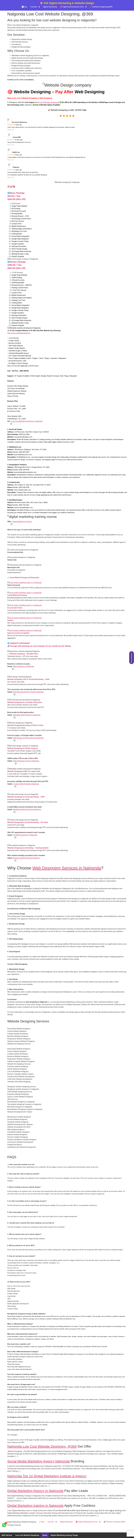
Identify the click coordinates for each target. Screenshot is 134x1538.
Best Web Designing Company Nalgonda (28, 692)
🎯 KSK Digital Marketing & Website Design (67, 3)
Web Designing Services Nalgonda (26, 761)
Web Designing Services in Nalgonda (66, 868)
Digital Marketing (50, 7)
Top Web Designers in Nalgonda (25, 835)
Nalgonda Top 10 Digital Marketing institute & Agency (46, 1476)
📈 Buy (24, 7)
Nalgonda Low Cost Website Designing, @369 (42, 1446)
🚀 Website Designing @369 (101, 7)
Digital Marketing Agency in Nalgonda (35, 1491)
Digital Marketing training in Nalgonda (35, 1505)
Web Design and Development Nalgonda (28, 738)
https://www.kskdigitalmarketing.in (18, 333)
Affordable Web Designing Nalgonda (26, 715)
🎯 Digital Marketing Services (72, 7)
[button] (67, 110)
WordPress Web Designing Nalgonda (27, 809)
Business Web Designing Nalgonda (26, 858)
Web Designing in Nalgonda (23, 666)
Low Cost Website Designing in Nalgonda (27, 421)
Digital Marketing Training (22, 521)
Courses (33, 7)
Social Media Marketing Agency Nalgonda (38, 1461)
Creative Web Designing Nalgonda (26, 784)
